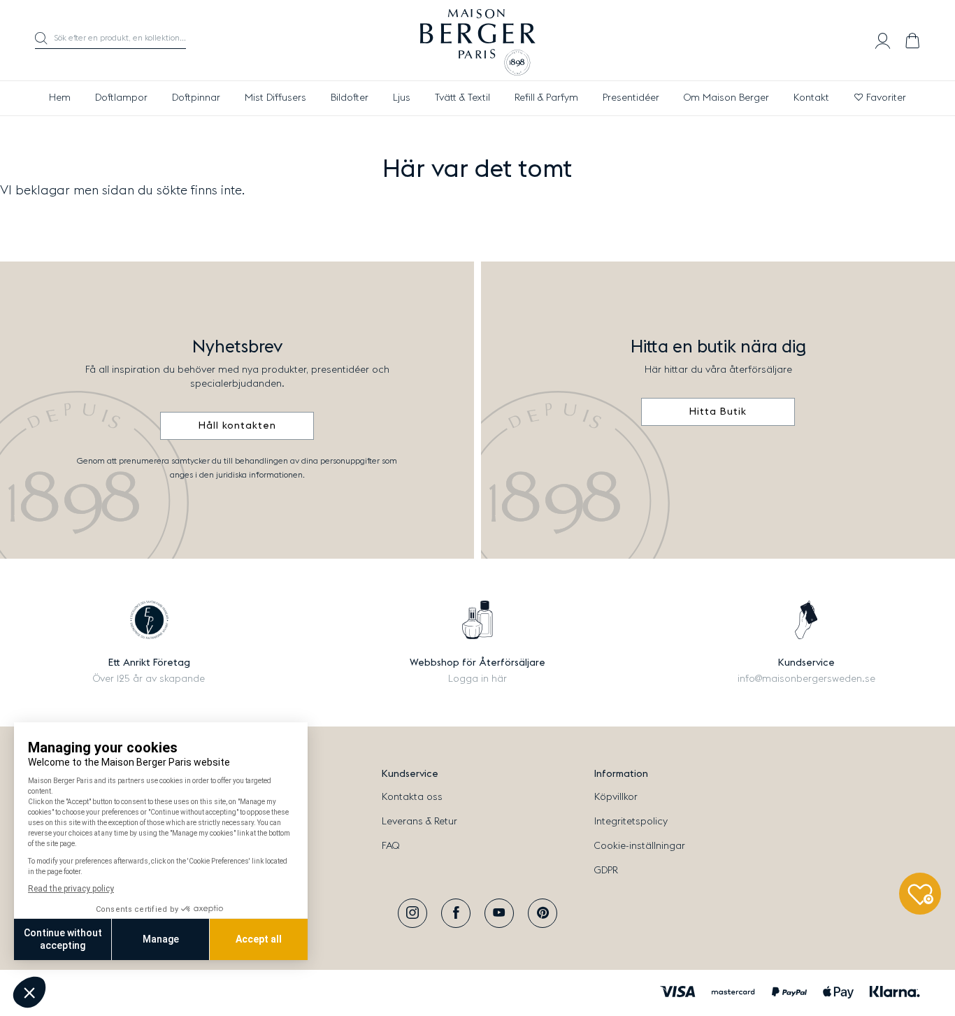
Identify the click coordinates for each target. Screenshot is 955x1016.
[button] (110, 40)
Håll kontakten (237, 426)
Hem (60, 98)
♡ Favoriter (880, 98)
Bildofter (349, 98)
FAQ (390, 846)
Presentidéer (631, 98)
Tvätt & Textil (462, 98)
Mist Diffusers (275, 98)
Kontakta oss (412, 797)
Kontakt (811, 98)
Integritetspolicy (631, 822)
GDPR (606, 870)
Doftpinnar (196, 98)
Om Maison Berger (726, 98)
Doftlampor (121, 98)
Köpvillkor (616, 797)
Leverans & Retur (419, 822)
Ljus (401, 98)
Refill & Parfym (546, 98)
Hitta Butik (718, 412)
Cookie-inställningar (639, 846)
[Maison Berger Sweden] (478, 40)
